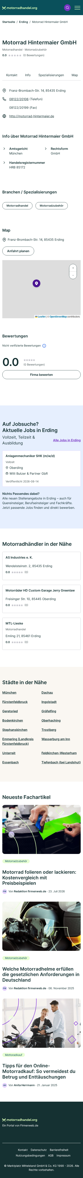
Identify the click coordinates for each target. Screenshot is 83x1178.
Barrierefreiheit (59, 1149)
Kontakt (23, 1149)
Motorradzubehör (52, 205)
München (9, 692)
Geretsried (10, 711)
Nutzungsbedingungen (30, 1155)
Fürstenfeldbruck (15, 702)
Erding (23, 21)
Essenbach (10, 762)
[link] (41, 469)
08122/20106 (19, 99)
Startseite (8, 21)
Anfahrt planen (18, 251)
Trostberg (49, 730)
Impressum (63, 1155)
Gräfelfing (49, 711)
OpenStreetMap (58, 316)
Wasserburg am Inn (56, 739)
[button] (67, 7)
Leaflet (41, 316)
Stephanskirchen (14, 730)
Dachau (47, 692)
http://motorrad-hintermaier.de (31, 116)
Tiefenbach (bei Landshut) (61, 762)
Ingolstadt (49, 702)
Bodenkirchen (12, 720)
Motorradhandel (17, 205)
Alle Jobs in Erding (67, 440)
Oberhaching (51, 720)
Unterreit (8, 753)
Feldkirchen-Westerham (59, 753)
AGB (50, 1155)
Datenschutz (39, 1149)
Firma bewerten (41, 375)
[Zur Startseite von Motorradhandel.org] (19, 7)
